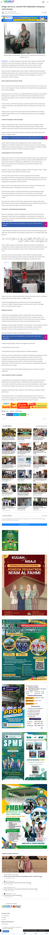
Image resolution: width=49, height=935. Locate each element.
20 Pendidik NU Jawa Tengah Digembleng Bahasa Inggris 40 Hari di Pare (24, 438)
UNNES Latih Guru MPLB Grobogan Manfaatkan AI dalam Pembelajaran (39, 438)
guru (7, 411)
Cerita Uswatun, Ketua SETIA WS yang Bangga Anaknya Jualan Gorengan (23, 876)
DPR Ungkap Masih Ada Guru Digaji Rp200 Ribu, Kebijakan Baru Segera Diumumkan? (8, 452)
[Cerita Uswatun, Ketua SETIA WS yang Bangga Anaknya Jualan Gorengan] (24, 864)
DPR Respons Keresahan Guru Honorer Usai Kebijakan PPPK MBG (40, 480)
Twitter (17, 414)
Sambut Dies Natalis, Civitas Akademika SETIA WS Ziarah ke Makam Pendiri (20, 889)
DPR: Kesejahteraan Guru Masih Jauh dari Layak (8, 493)
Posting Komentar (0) (24, 524)
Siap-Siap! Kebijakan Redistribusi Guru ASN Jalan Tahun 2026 (39, 507)
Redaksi (4, 917)
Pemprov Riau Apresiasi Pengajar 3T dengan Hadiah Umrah (8, 507)
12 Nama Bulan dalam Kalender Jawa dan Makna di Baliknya (17, 882)
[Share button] (27, 414)
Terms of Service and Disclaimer (30, 930)
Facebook (11, 414)
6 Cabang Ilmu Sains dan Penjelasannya (13, 895)
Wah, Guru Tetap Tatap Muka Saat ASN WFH (24, 479)
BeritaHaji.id (5, 924)
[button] (47, 2)
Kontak (4, 919)
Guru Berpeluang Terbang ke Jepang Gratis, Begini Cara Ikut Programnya (24, 452)
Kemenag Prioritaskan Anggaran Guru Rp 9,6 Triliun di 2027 (39, 452)
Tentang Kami (6, 915)
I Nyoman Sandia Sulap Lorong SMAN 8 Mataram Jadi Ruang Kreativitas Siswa (9, 466)
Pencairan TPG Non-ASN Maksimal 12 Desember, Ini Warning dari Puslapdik (23, 494)
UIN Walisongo (18, 411)
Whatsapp (23, 414)
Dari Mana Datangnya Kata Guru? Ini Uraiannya (39, 493)
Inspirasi (12, 411)
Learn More (10, 928)
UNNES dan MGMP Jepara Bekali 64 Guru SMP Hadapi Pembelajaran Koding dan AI (8, 438)
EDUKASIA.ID (5, 61)
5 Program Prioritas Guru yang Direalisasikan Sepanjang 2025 (23, 507)
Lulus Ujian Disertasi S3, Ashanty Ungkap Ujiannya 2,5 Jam (25, 137)
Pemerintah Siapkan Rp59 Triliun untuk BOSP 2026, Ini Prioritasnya (39, 466)
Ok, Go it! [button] (6, 931)
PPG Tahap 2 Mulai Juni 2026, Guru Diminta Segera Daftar (24, 466)
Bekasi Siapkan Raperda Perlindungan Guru (7, 479)
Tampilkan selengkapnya (41, 426)
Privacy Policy (42, 930)
